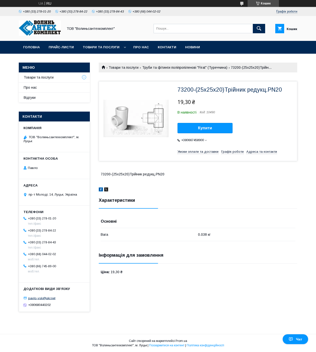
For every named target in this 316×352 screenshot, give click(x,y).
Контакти (167, 47)
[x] (106, 190)
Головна (31, 47)
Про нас (141, 47)
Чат (299, 339)
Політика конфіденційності (205, 345)
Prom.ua (181, 341)
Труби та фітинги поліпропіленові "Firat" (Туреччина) (184, 67)
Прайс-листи (61, 47)
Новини (192, 47)
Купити (205, 128)
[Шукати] (259, 28)
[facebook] (101, 190)
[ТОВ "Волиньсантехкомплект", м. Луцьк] (40, 34)
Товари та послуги (101, 47)
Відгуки (30, 98)
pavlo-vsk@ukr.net (41, 298)
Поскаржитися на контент (166, 345)
